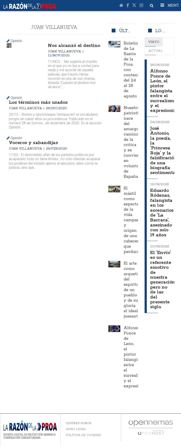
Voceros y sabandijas (33, 143)
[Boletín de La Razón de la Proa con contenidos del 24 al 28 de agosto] (114, 44)
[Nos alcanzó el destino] (9, 45)
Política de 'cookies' (83, 435)
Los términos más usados (38, 102)
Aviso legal (76, 429)
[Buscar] (151, 5)
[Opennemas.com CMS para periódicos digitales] (151, 427)
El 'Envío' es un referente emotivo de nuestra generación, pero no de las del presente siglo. (163, 280)
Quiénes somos (78, 423)
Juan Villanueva (65, 51)
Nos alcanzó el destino (74, 46)
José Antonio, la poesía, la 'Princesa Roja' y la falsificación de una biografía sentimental (163, 151)
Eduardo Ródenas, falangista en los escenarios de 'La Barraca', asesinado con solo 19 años (161, 213)
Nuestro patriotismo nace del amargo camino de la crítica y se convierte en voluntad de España (135, 142)
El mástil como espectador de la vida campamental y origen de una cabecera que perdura (137, 220)
